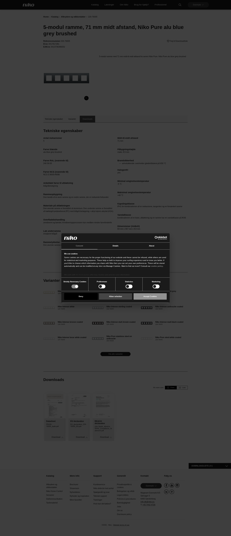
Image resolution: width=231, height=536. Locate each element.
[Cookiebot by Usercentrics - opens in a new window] (156, 238)
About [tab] (151, 246)
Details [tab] (116, 246)
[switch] (102, 286)
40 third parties (83, 275)
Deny (81, 296)
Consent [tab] (79, 246)
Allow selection (115, 296)
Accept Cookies (150, 296)
